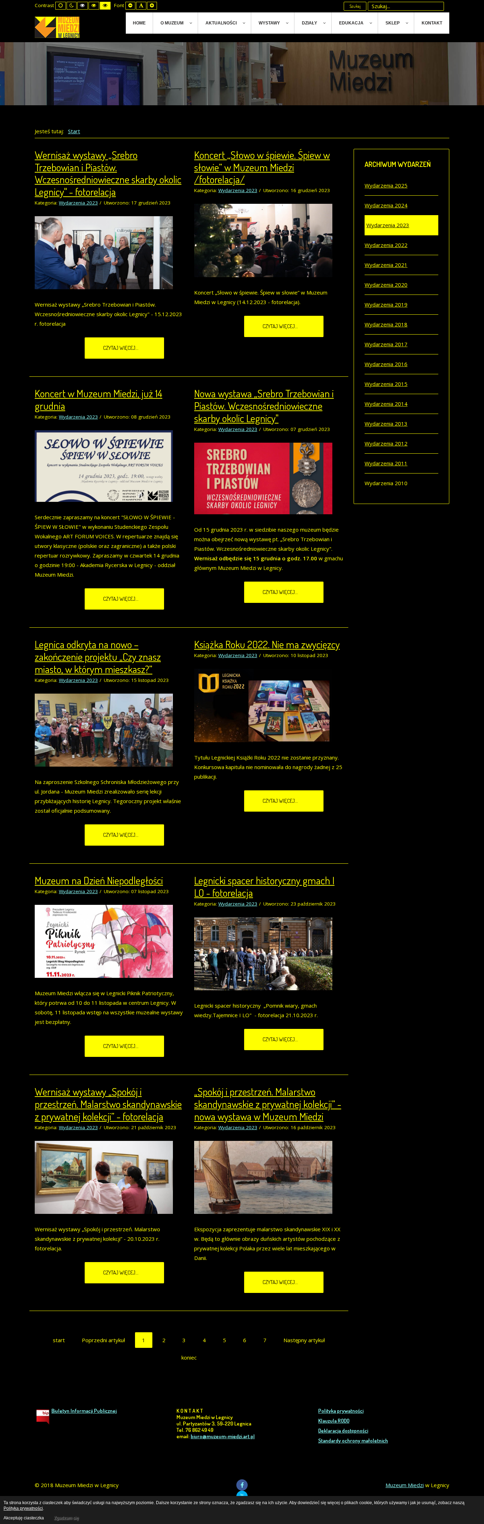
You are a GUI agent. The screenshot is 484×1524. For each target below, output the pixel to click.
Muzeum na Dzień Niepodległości (99, 880)
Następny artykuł (304, 1340)
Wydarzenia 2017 (386, 344)
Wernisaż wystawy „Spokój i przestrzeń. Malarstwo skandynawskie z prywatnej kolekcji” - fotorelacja (108, 1104)
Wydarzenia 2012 (386, 443)
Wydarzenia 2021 (386, 264)
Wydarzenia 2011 (386, 463)
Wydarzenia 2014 (386, 403)
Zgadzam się (66, 1517)
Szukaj (355, 6)
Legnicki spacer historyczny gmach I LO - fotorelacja (264, 886)
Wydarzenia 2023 (78, 203)
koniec (189, 1357)
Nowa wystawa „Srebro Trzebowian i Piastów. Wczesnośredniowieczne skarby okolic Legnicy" (264, 406)
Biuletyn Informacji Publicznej (84, 1410)
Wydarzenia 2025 (386, 185)
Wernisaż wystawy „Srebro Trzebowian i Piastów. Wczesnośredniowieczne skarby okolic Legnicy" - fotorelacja (108, 173)
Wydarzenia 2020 (386, 284)
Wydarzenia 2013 (386, 423)
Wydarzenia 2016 (386, 364)
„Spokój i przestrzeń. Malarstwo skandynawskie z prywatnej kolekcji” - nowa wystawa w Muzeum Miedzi (267, 1104)
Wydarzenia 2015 (386, 383)
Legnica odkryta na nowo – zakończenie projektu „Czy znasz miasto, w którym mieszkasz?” (98, 657)
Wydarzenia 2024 (386, 205)
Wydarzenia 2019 (386, 304)
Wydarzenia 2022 (386, 244)
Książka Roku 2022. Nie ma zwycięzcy (267, 644)
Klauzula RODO (333, 1420)
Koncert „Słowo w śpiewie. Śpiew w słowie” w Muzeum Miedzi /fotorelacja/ (262, 167)
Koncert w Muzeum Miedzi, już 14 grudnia (98, 399)
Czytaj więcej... (121, 347)
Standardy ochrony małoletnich (353, 1440)
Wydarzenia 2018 (386, 324)
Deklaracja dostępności (343, 1430)
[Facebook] (242, 1485)
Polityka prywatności (341, 1410)
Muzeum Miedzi (404, 1485)
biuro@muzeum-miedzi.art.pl (223, 1436)
